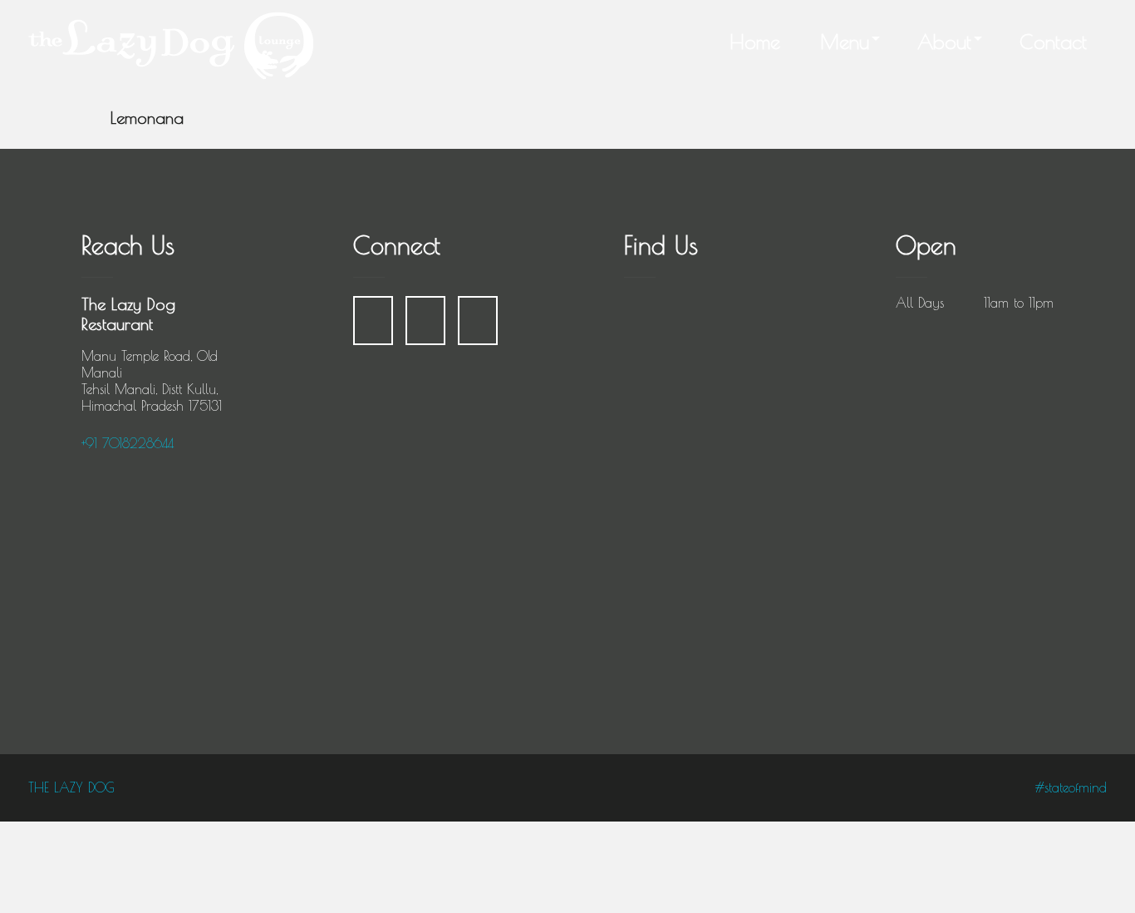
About (944, 41)
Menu (844, 41)
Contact (1053, 41)
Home (755, 41)
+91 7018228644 (127, 443)
